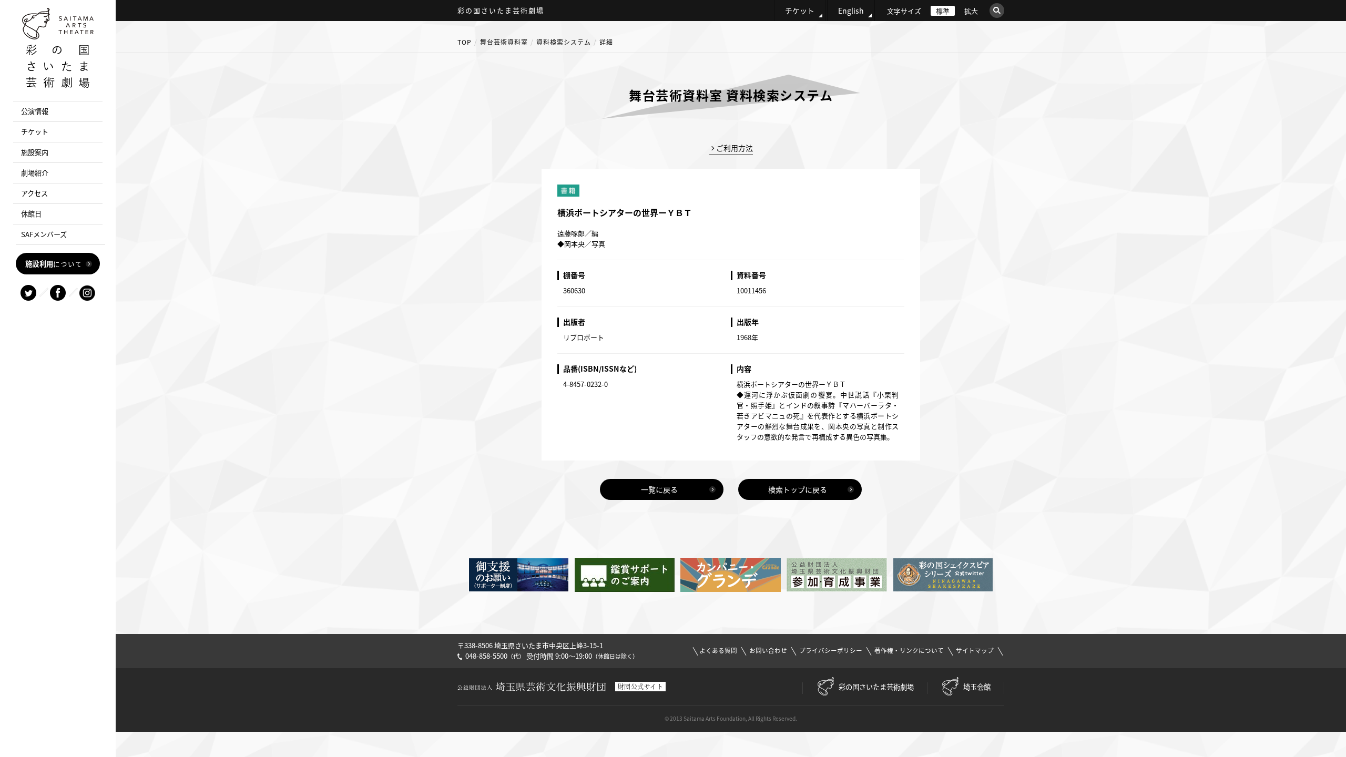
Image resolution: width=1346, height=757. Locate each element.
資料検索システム (563, 42)
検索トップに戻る (797, 489)
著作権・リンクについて (909, 650)
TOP (464, 42)
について (54, 263)
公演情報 (34, 111)
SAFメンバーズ (44, 234)
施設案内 (34, 152)
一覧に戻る (659, 489)
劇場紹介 (34, 173)
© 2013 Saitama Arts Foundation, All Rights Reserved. (731, 718)
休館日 (31, 214)
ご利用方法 (734, 147)
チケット (799, 10)
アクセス (34, 193)
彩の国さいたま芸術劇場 (876, 686)
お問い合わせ (768, 650)
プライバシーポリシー (830, 650)
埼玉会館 (977, 686)
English (851, 10)
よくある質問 (718, 650)
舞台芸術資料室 (504, 42)
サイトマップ (975, 650)
